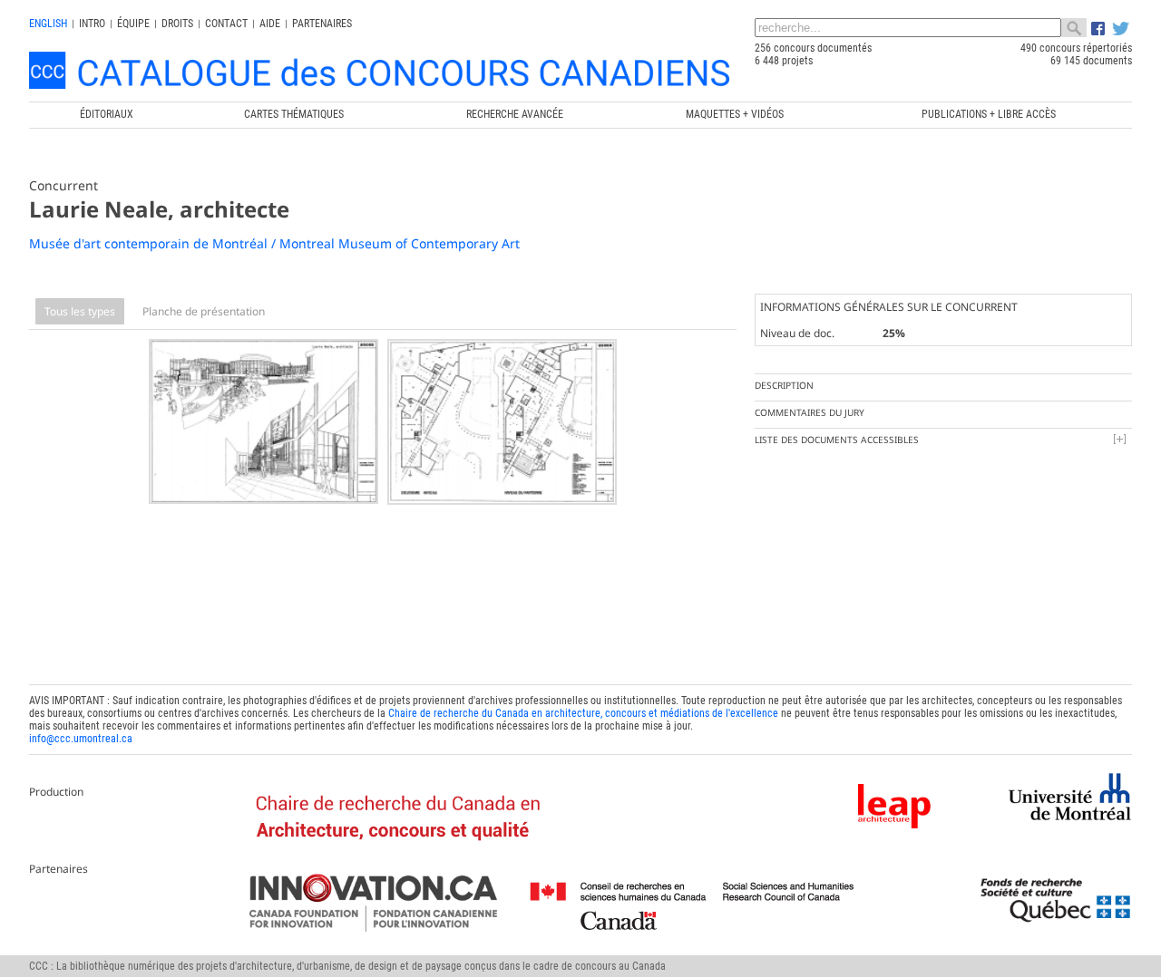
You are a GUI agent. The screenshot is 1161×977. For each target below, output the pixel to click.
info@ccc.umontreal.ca (80, 738)
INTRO (92, 23)
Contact (226, 23)
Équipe (133, 23)
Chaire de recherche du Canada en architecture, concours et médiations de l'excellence (583, 713)
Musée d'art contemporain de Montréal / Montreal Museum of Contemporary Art (274, 243)
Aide (269, 23)
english (48, 23)
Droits (177, 23)
